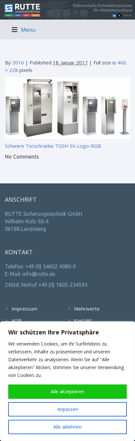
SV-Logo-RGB (85, 146)
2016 (18, 62)
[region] (67, 381)
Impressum (24, 308)
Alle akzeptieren (67, 391)
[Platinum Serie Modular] (67, 107)
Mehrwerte (87, 308)
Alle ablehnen (67, 427)
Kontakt (83, 320)
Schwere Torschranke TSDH (36, 146)
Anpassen (67, 409)
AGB (16, 320)
